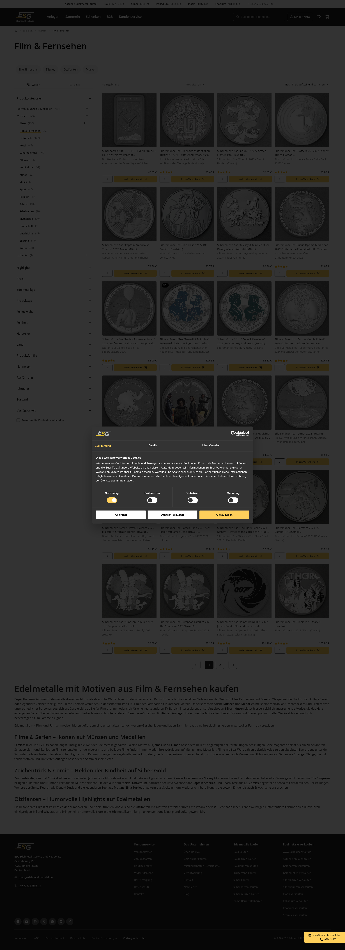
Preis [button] (20, 279)
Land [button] (20, 345)
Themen (42, 30)
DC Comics (251, 783)
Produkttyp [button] (24, 301)
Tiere (23, 123)
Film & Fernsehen (30, 130)
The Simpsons (320, 778)
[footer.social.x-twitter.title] (43, 921)
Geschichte (26, 233)
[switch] (152, 500)
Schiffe (24, 204)
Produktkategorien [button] (30, 98)
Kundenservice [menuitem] (130, 16)
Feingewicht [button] (25, 312)
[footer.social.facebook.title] (18, 921)
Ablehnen (121, 514)
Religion (24, 196)
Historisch (26, 138)
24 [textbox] (199, 84)
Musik (23, 182)
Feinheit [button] (22, 323)
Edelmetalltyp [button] (26, 290)
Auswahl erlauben (172, 514)
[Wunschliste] (318, 17)
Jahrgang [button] (23, 388)
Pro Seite (191, 84)
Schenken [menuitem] (93, 16)
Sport (23, 189)
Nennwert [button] (23, 366)
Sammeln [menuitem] (72, 16)
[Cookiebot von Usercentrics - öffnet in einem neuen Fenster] (233, 433)
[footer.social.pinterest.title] (52, 921)
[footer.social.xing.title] (69, 921)
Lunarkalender (28, 152)
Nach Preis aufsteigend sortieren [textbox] (305, 84)
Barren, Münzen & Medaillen (34, 108)
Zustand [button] (22, 399)
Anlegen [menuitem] (53, 16)
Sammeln (28, 30)
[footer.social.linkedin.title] (61, 921)
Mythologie (26, 218)
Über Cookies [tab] (211, 445)
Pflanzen (25, 160)
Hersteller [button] (23, 334)
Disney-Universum (185, 778)
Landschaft (26, 226)
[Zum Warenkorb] (327, 17)
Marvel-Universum (134, 783)
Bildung (24, 240)
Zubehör (22, 255)
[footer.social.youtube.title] (26, 921)
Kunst (23, 175)
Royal (23, 145)
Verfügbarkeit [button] (26, 410)
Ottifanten (143, 807)
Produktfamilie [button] (27, 356)
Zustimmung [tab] (103, 445)
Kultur (23, 248)
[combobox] (201, 85)
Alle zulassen (224, 514)
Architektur (26, 167)
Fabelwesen (27, 211)
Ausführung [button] (25, 377)
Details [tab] (152, 445)
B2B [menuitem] (110, 16)
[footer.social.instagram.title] (35, 921)
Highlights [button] (23, 268)
